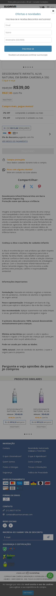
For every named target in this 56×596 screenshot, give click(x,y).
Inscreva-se (28, 48)
